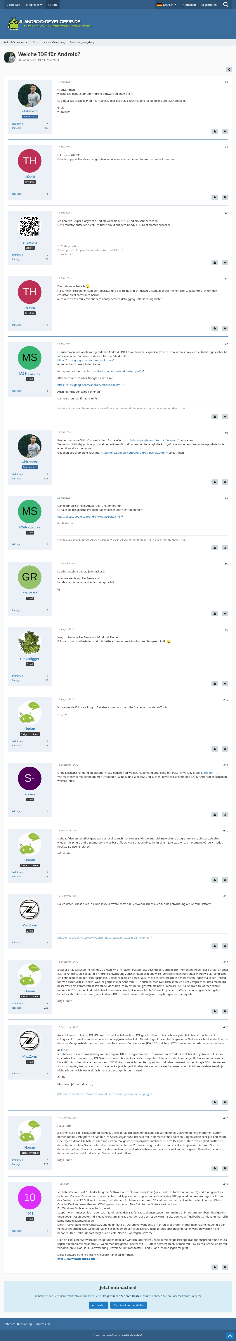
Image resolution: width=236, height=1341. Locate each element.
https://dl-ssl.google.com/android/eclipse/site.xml (89, 385)
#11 (225, 765)
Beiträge (15, 128)
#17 (225, 1184)
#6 (226, 432)
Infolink (208, 772)
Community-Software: (118, 1335)
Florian (64, 1050)
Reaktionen (17, 123)
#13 (225, 896)
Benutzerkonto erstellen (129, 1305)
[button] (167, 4)
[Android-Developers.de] (118, 24)
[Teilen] (229, 69)
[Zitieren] (225, 131)
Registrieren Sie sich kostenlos (124, 1296)
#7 (226, 498)
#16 (225, 1118)
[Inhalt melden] (214, 131)
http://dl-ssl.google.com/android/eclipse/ (150, 440)
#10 (225, 699)
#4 (226, 278)
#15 (225, 1027)
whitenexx (29, 60)
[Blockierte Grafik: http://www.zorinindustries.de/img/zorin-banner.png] (103, 937)
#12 (225, 830)
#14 (225, 962)
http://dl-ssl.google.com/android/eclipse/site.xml (88, 516)
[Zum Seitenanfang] (230, 1336)
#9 (226, 629)
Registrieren (209, 4)
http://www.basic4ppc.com (76, 1258)
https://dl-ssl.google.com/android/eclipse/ (84, 360)
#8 (226, 563)
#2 (226, 147)
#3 (226, 213)
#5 (226, 344)
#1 (226, 82)
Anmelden (189, 4)
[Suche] (225, 4)
